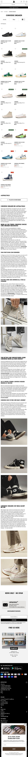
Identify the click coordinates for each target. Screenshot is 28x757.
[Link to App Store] (5, 668)
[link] (14, 2)
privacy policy (19, 622)
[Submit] (25, 4)
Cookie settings (4, 702)
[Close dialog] (25, 725)
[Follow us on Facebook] (26, 711)
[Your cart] (26, 1)
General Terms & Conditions (7, 699)
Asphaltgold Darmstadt (6, 688)
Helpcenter (3, 709)
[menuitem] (4, 19)
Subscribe (14, 620)
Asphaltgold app (4, 716)
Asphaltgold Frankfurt (5, 687)
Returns (2, 715)
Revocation (3, 700)
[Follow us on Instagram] (26, 682)
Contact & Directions (5, 685)
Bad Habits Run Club (5, 689)
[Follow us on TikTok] (26, 697)
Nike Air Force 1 (4, 720)
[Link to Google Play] (16, 668)
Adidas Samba (4, 722)
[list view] (24, 19)
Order (2, 710)
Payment (2, 712)
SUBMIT (14, 749)
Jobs (2, 691)
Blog (2, 692)
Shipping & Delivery (5, 713)
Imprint (2, 704)
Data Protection (4, 703)
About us (3, 684)
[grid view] (22, 19)
